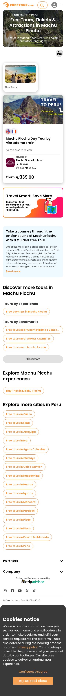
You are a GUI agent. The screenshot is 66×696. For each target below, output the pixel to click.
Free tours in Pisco (18, 528)
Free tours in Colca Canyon (24, 467)
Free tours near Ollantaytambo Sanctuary (34, 330)
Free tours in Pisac (18, 519)
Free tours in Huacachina (23, 476)
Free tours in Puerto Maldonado (27, 537)
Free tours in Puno (18, 546)
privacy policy (28, 647)
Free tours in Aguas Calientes (25, 449)
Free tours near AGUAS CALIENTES (28, 338)
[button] (20, 77)
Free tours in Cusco (19, 414)
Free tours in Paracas (20, 511)
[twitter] (27, 590)
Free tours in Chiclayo (20, 458)
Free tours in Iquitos (19, 493)
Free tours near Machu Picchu (26, 347)
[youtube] (20, 590)
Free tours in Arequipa (21, 432)
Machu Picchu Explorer (29, 160)
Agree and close (33, 680)
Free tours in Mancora (21, 502)
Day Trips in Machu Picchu (23, 391)
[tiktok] (34, 590)
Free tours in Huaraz (19, 484)
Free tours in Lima (18, 423)
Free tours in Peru (25, 15)
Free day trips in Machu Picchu (26, 311)
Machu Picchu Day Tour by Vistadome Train (28, 141)
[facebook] (12, 590)
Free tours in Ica (16, 440)
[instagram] (5, 590)
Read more (13, 271)
